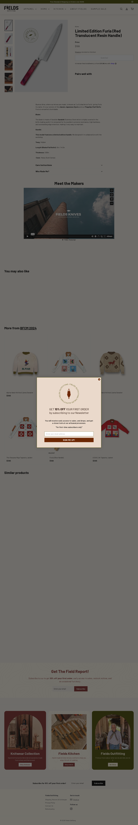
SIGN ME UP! (69, 440)
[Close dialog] (99, 379)
